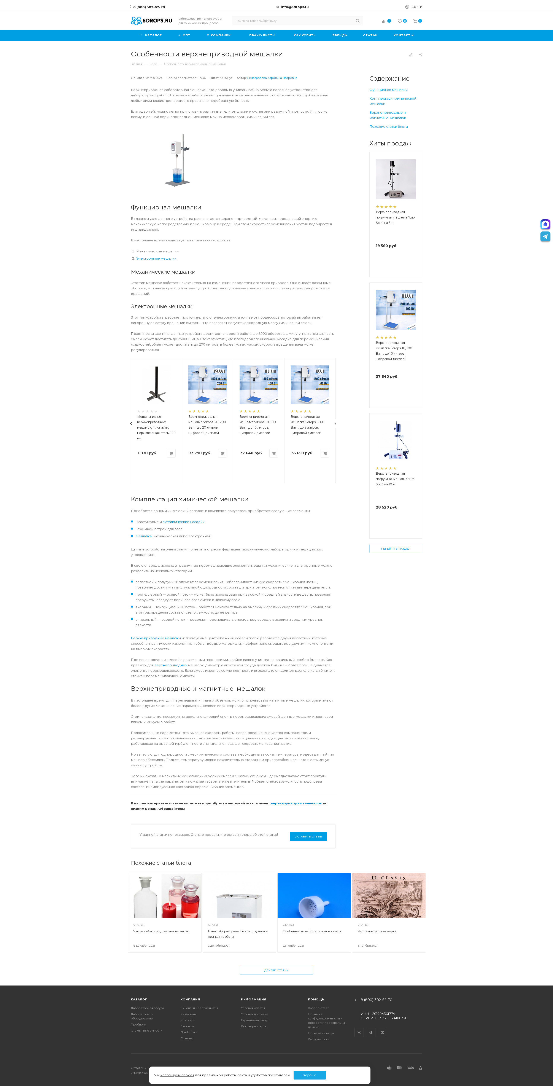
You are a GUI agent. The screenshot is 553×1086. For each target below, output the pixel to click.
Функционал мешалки (388, 90)
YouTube (382, 1029)
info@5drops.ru (295, 7)
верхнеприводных (170, 665)
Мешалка (143, 536)
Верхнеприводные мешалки (156, 638)
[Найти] (357, 20)
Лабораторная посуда (147, 1008)
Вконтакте (359, 1029)
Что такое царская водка (377, 931)
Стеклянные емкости (146, 1030)
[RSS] (410, 55)
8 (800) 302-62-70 (149, 7)
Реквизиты (188, 1014)
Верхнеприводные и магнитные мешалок (387, 115)
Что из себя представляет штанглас (161, 931)
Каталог (139, 999)
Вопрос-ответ (318, 1008)
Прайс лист (189, 1032)
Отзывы (186, 1038)
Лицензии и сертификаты (199, 1008)
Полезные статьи (321, 1033)
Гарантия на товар (254, 1020)
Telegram (370, 1029)
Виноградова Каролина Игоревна (272, 78)
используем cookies (177, 1075)
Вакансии (187, 1026)
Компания (190, 999)
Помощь (316, 999)
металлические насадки (184, 522)
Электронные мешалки (156, 258)
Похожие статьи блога (388, 126)
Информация (253, 999)
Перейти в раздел (395, 548)
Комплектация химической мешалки (392, 101)
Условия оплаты (253, 1008)
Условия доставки (254, 1014)
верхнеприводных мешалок (296, 803)
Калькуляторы (318, 1039)
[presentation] (131, 423)
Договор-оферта (254, 1026)
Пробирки (138, 1024)
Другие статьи (276, 970)
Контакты (188, 1020)
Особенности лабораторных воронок (312, 931)
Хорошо (309, 1075)
